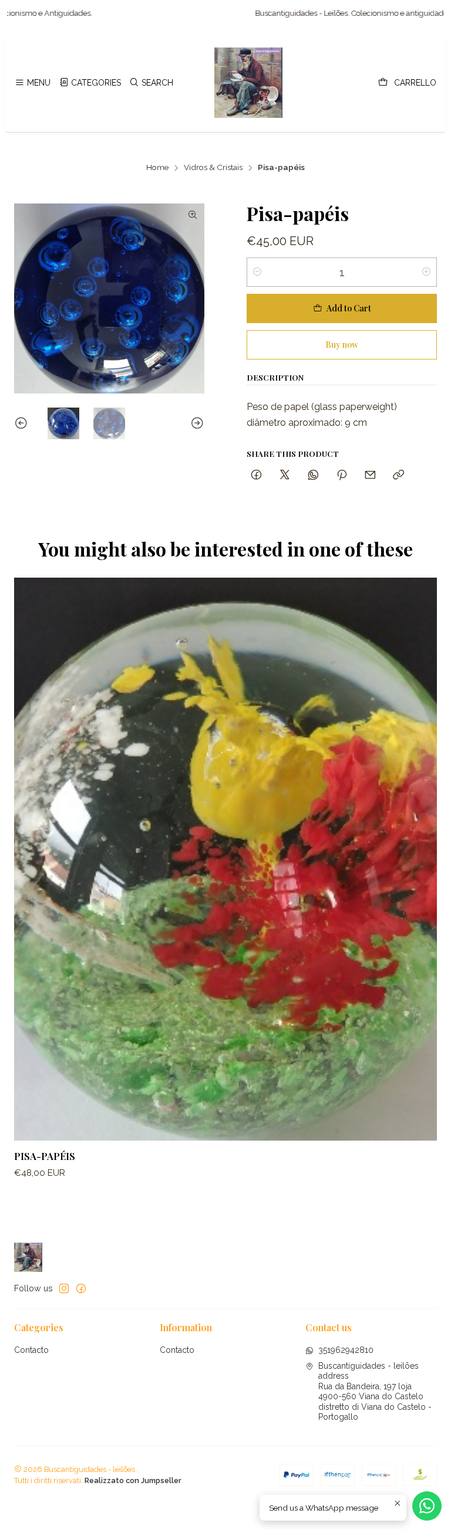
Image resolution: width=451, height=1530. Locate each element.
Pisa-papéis (44, 1155)
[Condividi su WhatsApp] (313, 475)
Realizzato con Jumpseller (133, 1480)
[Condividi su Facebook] (256, 475)
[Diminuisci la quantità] (257, 272)
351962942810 (345, 1350)
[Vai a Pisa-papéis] (225, 859)
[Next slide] (195, 423)
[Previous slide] (23, 423)
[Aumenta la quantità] (426, 272)
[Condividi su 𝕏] (285, 475)
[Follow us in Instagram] (64, 1288)
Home (157, 168)
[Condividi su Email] (370, 475)
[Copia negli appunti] (398, 475)
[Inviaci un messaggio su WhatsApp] (427, 1506)
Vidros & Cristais (213, 168)
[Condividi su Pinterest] (342, 475)
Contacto (31, 1350)
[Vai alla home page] (248, 83)
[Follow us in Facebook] (81, 1288)
